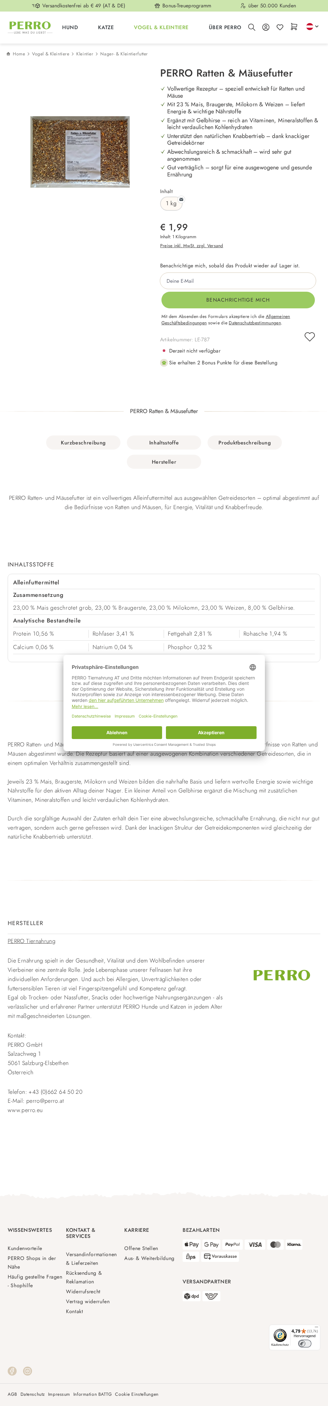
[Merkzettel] (280, 28)
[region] (75, 152)
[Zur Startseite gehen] (30, 27)
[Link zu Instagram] (27, 1370)
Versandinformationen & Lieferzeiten (91, 1259)
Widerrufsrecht (83, 1291)
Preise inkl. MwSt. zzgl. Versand (191, 246)
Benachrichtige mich (238, 300)
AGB (12, 1394)
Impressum (59, 1394)
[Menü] (316, 1328)
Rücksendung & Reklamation (84, 1277)
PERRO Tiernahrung (31, 941)
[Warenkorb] (294, 27)
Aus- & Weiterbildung (149, 1258)
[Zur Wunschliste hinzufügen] (309, 337)
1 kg (171, 203)
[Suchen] (252, 28)
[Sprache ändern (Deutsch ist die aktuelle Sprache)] (312, 26)
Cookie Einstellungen (136, 1394)
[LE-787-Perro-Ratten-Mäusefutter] (80, 152)
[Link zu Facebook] (12, 1370)
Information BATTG (92, 1394)
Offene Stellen (141, 1248)
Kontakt (74, 1311)
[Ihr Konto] (266, 28)
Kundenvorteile (25, 1248)
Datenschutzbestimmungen (255, 323)
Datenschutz (32, 1394)
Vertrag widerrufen (88, 1301)
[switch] (304, 1344)
